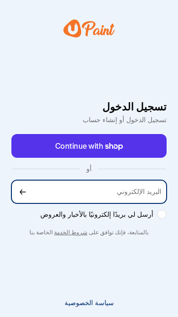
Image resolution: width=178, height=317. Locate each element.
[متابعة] (23, 191)
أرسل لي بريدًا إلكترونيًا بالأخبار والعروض (96, 214)
